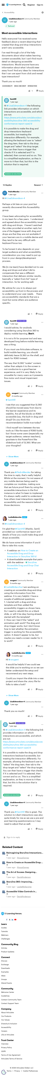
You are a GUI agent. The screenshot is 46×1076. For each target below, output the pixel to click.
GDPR (3, 1051)
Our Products (6, 1016)
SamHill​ (11, 399)
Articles (4, 948)
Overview (4, 1044)
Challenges (5, 939)
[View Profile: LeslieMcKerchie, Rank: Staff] (4, 518)
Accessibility (9, 12)
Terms (9, 1071)
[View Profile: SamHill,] (6, 100)
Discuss (4, 961)
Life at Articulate (7, 1035)
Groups (4, 979)
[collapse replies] (23, 190)
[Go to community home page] (14, 4)
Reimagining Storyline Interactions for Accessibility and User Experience (25, 852)
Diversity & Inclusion (9, 1024)
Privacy (17, 1071)
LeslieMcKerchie (14, 517)
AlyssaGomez (23, 858)
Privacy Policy (6, 1047)
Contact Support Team (10, 1003)
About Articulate (7, 1012)
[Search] (24, 4)
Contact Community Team (11, 1000)
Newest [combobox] (38, 185)
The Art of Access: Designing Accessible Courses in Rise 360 (22, 872)
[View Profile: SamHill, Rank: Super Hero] (6, 322)
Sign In (40, 5)
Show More (13, 456)
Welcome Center (7, 992)
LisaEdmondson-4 (16, 19)
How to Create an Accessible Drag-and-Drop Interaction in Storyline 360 (22, 553)
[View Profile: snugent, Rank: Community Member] (8, 394)
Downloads (5, 968)
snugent (15, 393)
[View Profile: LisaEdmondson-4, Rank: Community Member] (5, 20)
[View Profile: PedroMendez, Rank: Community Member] (4, 193)
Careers (4, 1031)
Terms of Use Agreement (10, 1055)
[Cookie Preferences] (3, 1072)
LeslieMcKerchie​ (14, 587)
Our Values (5, 1020)
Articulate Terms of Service (11, 1059)
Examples (5, 972)
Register (31, 5)
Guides (4, 928)
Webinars (4, 935)
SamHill (13, 99)
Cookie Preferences (30, 1071)
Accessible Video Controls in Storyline (20, 891)
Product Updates (7, 952)
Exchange (5, 964)
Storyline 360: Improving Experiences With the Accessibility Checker (23, 881)
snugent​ (14, 659)
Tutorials (4, 931)
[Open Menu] (42, 12)
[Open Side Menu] (3, 5)
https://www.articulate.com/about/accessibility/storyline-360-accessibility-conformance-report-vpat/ (23, 120)
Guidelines (5, 996)
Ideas (3, 976)
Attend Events (6, 983)
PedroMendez (13, 192)
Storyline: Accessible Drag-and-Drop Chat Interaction (23, 565)
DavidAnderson (24, 877)
